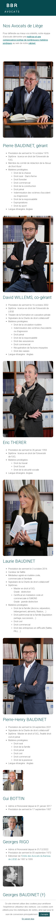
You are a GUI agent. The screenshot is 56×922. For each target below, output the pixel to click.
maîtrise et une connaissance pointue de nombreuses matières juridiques (25, 40)
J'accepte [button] (44, 914)
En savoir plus (28, 919)
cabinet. (32, 43)
